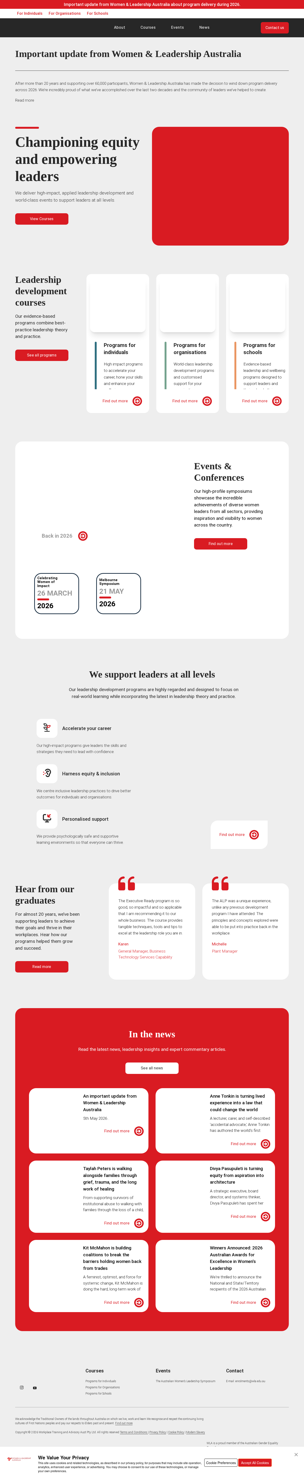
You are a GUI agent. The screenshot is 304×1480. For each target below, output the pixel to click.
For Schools (97, 13)
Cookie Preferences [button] (221, 1462)
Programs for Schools (99, 1393)
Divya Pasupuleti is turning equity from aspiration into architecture (237, 1175)
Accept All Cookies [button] (255, 1462)
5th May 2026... (96, 1118)
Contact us (275, 27)
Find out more (115, 400)
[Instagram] (22, 1387)
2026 (45, 606)
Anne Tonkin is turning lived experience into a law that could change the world (237, 1102)
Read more (24, 100)
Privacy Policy (157, 1432)
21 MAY (111, 591)
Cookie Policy (176, 1432)
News (204, 27)
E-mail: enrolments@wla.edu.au (245, 1381)
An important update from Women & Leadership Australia (110, 1102)
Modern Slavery (195, 1432)
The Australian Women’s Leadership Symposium (185, 1381)
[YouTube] (35, 1388)
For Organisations (65, 13)
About (119, 27)
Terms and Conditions (134, 1432)
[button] (296, 1454)
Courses (148, 27)
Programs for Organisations (103, 1387)
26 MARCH (54, 593)
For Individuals (30, 13)
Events (177, 27)
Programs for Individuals (101, 1381)
